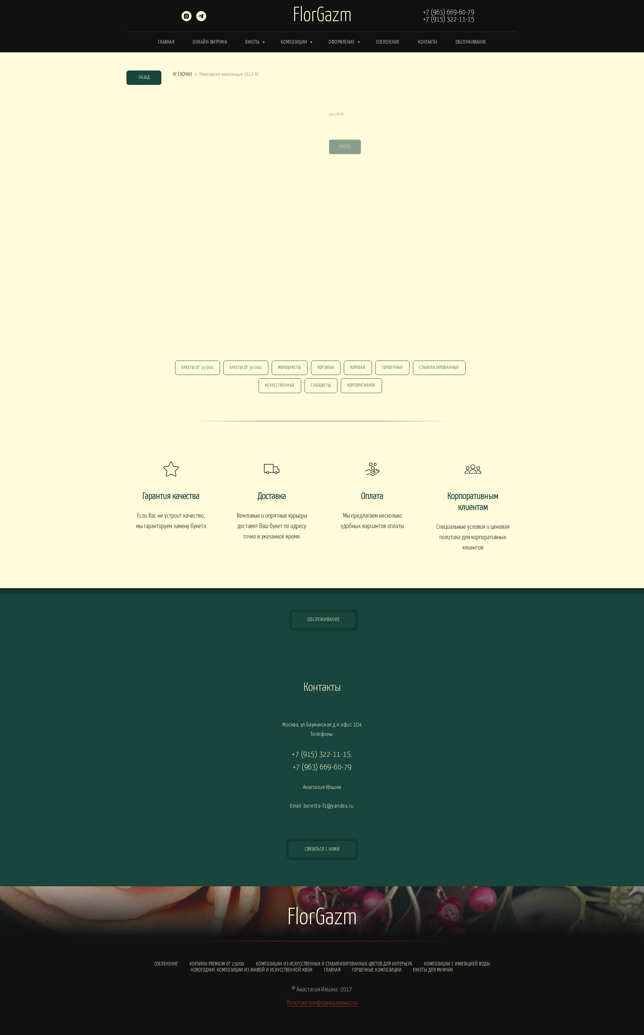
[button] (322, 849)
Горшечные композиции (376, 970)
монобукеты (289, 368)
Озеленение (388, 42)
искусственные (280, 385)
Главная (166, 42)
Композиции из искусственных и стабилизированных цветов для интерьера (334, 964)
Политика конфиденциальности (322, 1003)
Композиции (295, 42)
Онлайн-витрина (210, 42)
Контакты (427, 42)
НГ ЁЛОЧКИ (182, 74)
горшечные (392, 368)
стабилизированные (439, 368)
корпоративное (361, 385)
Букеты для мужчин (433, 970)
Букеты (253, 42)
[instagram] (186, 19)
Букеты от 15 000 (197, 368)
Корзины (325, 368)
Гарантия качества (171, 496)
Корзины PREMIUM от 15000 (217, 964)
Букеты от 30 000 (246, 368)
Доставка (272, 496)
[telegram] (201, 19)
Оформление (342, 42)
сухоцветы (321, 385)
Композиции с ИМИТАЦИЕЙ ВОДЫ (457, 964)
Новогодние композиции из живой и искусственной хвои (252, 970)
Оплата (372, 496)
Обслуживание (470, 42)
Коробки (358, 368)
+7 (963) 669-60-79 (448, 12)
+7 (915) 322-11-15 (448, 19)
